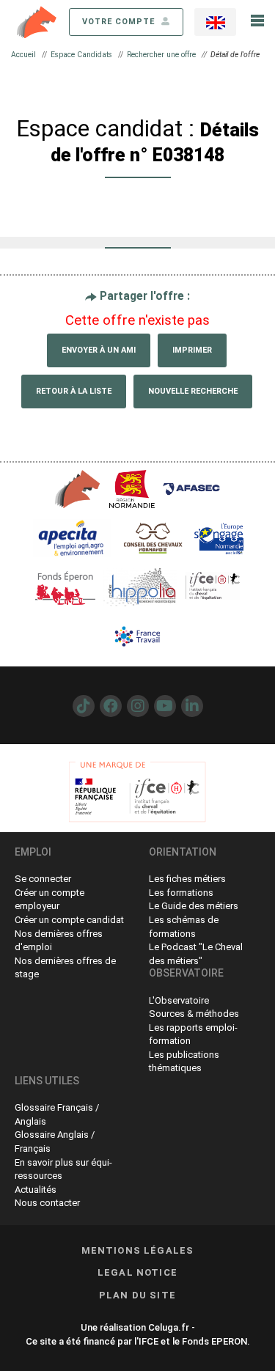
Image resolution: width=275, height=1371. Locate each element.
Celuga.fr (168, 1327)
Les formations (181, 892)
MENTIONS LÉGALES (137, 1250)
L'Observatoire (179, 1000)
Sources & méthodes (194, 1013)
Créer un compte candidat (69, 919)
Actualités (35, 1189)
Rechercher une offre (161, 54)
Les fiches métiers (187, 878)
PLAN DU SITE (137, 1295)
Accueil (23, 54)
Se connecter (43, 878)
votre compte (120, 21)
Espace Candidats (81, 54)
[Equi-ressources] (37, 20)
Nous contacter (47, 1202)
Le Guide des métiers (193, 905)
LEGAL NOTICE (137, 1272)
